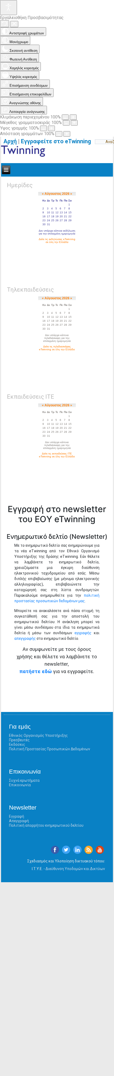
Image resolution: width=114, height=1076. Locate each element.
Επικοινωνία (20, 785)
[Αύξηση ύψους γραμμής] (51, 128)
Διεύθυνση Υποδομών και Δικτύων (75, 869)
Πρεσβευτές (19, 740)
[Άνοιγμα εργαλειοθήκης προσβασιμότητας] (8, 7)
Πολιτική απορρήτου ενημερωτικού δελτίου (46, 825)
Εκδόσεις (17, 744)
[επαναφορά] (4, 23)
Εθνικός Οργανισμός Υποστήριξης (38, 735)
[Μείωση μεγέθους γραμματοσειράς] (66, 123)
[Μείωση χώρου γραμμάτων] (58, 134)
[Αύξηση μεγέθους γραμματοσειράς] (74, 123)
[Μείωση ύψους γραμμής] (43, 128)
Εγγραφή (16, 816)
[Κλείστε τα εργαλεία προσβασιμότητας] (14, 24)
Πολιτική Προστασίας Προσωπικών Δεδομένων (49, 749)
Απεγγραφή (19, 821)
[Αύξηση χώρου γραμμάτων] (66, 134)
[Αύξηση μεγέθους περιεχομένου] (73, 117)
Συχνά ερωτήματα (24, 780)
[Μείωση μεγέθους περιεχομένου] (65, 117)
